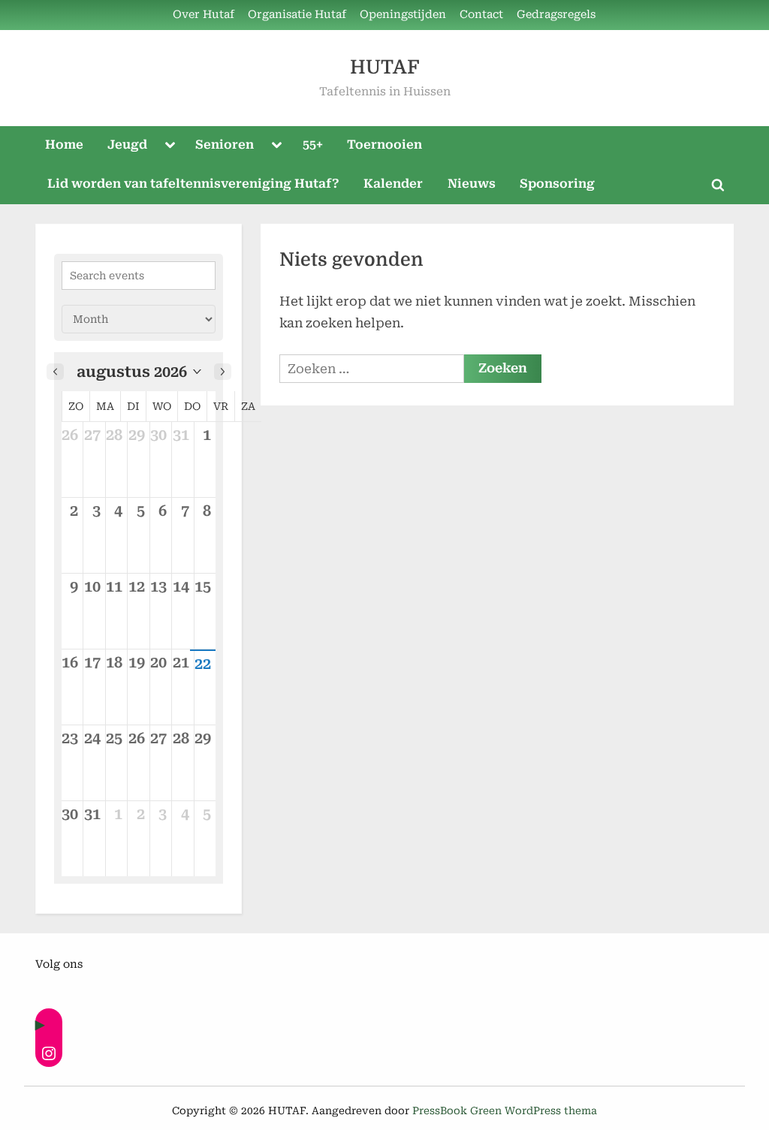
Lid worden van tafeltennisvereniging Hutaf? (193, 183)
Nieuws (472, 183)
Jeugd (127, 144)
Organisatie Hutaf (297, 14)
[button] (139, 372)
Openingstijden (403, 14)
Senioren (224, 144)
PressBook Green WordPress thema (504, 1110)
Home (64, 144)
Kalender (393, 183)
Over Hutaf (203, 14)
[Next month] (222, 371)
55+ (313, 144)
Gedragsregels (556, 14)
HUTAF (384, 67)
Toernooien (384, 144)
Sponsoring (557, 183)
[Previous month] (55, 371)
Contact (481, 14)
